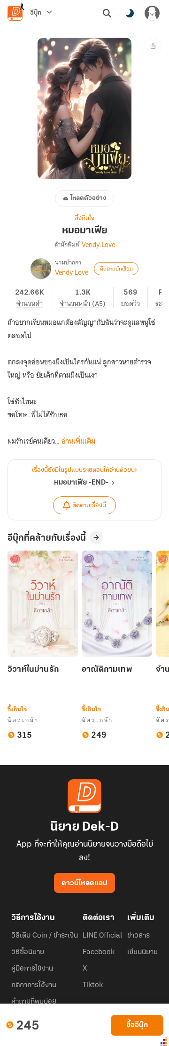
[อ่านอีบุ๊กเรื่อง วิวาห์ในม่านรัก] (43, 604)
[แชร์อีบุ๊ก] (153, 46)
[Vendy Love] (41, 268)
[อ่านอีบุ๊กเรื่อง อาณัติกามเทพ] (117, 604)
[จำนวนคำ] (33, 297)
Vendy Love (98, 245)
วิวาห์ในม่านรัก (33, 670)
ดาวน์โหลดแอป (84, 883)
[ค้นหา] (107, 13)
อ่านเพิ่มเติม (78, 441)
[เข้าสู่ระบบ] (152, 13)
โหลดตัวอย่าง (88, 198)
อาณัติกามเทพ (107, 670)
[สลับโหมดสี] (129, 13)
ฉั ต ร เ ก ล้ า (23, 720)
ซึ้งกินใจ (84, 218)
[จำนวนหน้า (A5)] (87, 297)
